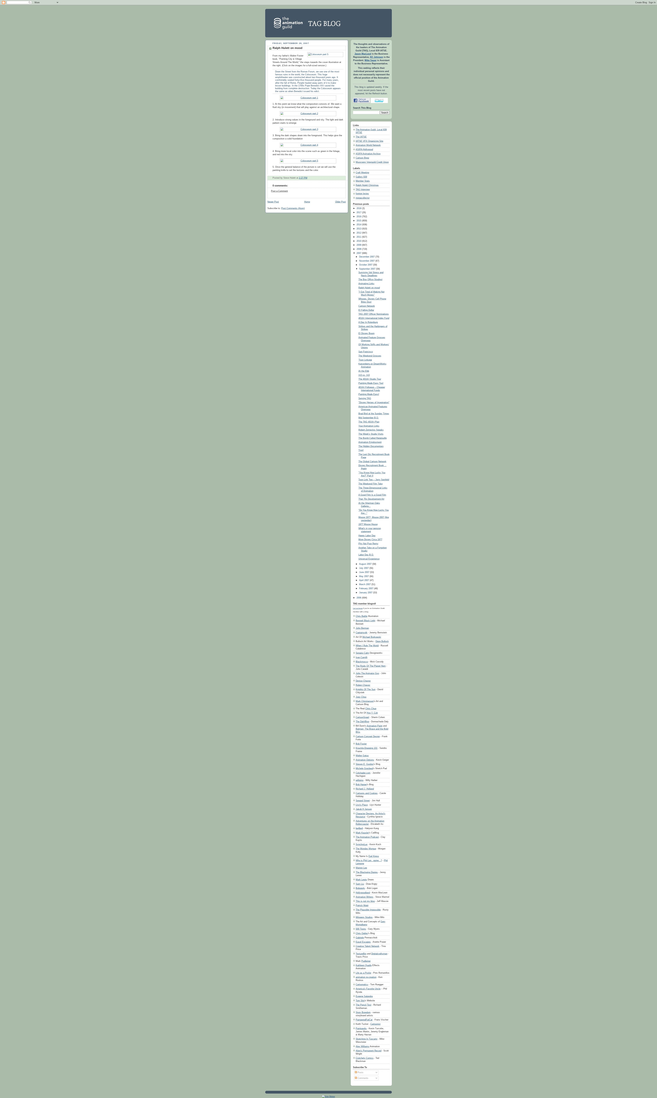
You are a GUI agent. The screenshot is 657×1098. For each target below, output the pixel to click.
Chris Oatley (362, 933)
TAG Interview (363, 189)
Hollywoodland (363, 892)
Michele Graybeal (364, 768)
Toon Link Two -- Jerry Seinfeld (373, 480)
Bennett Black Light (365, 620)
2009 (359, 245)
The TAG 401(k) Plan (368, 422)
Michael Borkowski (371, 637)
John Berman (362, 628)
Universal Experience (368, 559)
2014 (359, 224)
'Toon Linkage (365, 360)
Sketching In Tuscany (366, 1039)
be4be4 (359, 828)
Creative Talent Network (367, 946)
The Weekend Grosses (369, 356)
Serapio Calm (362, 653)
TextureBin (361, 953)
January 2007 (365, 592)
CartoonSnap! (362, 717)
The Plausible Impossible (368, 909)
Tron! (361, 450)
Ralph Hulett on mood (287, 48)
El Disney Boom (366, 333)
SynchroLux (362, 844)
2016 (359, 216)
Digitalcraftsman (379, 953)
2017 (359, 212)
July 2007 (364, 568)
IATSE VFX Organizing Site (369, 141)
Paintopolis (361, 1028)
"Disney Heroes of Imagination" (373, 402)
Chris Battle (361, 616)
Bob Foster (361, 743)
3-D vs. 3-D (364, 375)
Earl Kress (374, 856)
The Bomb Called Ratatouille (372, 438)
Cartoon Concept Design (368, 736)
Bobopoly (360, 888)
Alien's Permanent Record (368, 1050)
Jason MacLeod (363, 54)
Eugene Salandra (364, 996)
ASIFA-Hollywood (364, 149)
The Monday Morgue (366, 848)
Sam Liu (360, 884)
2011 (359, 237)
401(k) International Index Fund (373, 318)
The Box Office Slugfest (370, 279)
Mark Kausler (362, 832)
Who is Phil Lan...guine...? (369, 860)
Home (307, 202)
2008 (359, 249)
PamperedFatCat (364, 1019)
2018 (359, 208)
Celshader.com (363, 773)
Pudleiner (366, 961)
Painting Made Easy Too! (370, 383)
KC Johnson (376, 57)
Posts (360, 1072)
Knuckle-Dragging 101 (366, 748)
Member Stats (363, 181)
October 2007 (365, 265)
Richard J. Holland (365, 788)
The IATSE (361, 137)
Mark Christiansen (365, 701)
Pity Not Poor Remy (368, 543)
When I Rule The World (367, 645)
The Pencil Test (363, 1005)
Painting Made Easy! (368, 394)
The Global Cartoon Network (372, 461)
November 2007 (367, 261)
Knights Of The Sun (365, 689)
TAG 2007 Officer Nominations (373, 314)
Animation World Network (368, 145)
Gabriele (360, 937)
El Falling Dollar (366, 310)
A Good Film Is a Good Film (372, 495)
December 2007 (367, 257)
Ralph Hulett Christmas (367, 185)
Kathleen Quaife (364, 965)
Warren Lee (361, 868)
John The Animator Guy (367, 673)
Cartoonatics (362, 984)
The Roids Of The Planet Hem (371, 666)
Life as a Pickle (363, 973)
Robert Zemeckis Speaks (371, 430)
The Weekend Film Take (370, 484)
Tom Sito (360, 1000)
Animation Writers (364, 897)
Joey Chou (361, 697)
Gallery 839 (361, 177)
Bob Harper (361, 784)
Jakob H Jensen (364, 809)
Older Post (340, 202)
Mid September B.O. (368, 418)
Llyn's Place (362, 805)
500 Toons (361, 929)
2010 (359, 241)
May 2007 (364, 576)
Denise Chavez (363, 681)
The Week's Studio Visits (370, 434)
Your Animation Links (368, 426)
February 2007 (366, 588)
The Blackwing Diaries (367, 872)
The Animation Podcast (367, 837)
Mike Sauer (370, 60)
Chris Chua (370, 708)
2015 (359, 220)
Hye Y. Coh (372, 713)
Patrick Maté (362, 905)
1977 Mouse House (368, 524)
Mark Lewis (361, 879)
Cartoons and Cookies (367, 793)
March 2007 (365, 584)
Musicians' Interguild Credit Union (372, 162)
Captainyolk (361, 632)
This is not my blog (365, 901)
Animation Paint (374, 726)
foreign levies (362, 193)
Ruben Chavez (363, 685)
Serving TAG (364, 398)
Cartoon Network (366, 306)
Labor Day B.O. (366, 555)
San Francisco (365, 352)
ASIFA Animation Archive (368, 154)
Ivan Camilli (361, 657)
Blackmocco (362, 661)
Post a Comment (279, 191)
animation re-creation (366, 977)
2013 (359, 229)
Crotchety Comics (364, 1058)
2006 (359, 598)
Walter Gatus (362, 755)
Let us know (358, 608)
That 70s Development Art (371, 499)
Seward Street (363, 800)
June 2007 (364, 572)
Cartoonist (375, 1024)
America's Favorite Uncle (368, 988)
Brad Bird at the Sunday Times (373, 413)
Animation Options (365, 760)
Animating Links (366, 283)
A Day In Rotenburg (368, 322)
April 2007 (364, 580)
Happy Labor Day (367, 535)
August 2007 (365, 564)
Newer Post (273, 202)
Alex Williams (362, 1046)
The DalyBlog (362, 721)
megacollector (363, 198)
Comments (362, 1078)
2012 (359, 233)
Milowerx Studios (364, 917)
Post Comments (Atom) (293, 208)
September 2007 (367, 269)
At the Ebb (363, 371)
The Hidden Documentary (371, 446)
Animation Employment (370, 442)
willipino (359, 780)
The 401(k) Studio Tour (369, 379)
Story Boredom (363, 1012)
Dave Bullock (382, 641)
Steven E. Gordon (364, 764)
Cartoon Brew (362, 158)
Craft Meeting (362, 172)
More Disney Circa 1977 (370, 539)
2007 (359, 253)
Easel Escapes (363, 942)
